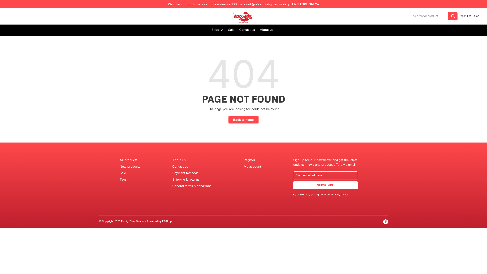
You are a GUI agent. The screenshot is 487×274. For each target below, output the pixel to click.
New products (130, 166)
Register (249, 160)
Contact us (247, 30)
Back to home (243, 120)
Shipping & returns (185, 179)
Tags (123, 179)
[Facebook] (385, 221)
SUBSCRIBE (325, 185)
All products (128, 160)
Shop (215, 30)
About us (266, 30)
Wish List (465, 16)
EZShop (167, 221)
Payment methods (185, 173)
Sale (231, 30)
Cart (476, 16)
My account (252, 166)
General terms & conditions (191, 186)
